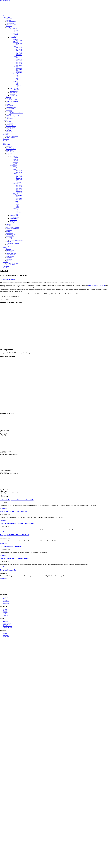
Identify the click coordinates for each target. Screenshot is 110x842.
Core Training (10, 23)
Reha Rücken (9, 105)
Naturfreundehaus (11, 126)
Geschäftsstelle (10, 123)
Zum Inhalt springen (5, 0)
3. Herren (15, 33)
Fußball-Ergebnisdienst (12, 136)
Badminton (9, 18)
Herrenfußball (13, 29)
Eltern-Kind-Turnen (11, 24)
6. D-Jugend (19, 65)
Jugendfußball (13, 37)
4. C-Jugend (19, 52)
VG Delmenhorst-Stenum (16, 113)
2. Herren (15, 31)
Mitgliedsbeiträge (10, 127)
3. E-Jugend (19, 71)
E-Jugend (15, 66)
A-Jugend (15, 39)
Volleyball (9, 111)
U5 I (17, 86)
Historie (8, 133)
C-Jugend (15, 46)
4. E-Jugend (19, 72)
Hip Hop (8, 98)
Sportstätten (9, 131)
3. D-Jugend (19, 60)
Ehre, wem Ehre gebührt (8, 570)
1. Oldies (15, 36)
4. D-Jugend (19, 62)
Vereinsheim (9, 124)
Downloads (9, 130)
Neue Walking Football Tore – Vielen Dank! (14, 511)
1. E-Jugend (19, 68)
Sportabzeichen (10, 108)
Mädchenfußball (14, 88)
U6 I (17, 84)
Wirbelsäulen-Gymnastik (12, 115)
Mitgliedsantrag (10, 129)
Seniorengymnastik (11, 107)
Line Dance (9, 102)
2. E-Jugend (19, 69)
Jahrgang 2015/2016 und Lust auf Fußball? (14, 535)
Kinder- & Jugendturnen (12, 101)
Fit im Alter (9, 26)
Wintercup (12, 94)
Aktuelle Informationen (7, 279)
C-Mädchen (19, 55)
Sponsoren (6, 139)
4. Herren (15, 34)
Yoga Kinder (9, 118)
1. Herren (15, 30)
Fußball (8, 27)
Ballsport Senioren (11, 21)
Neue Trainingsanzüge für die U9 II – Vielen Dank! (17, 523)
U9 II (17, 76)
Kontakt (5, 140)
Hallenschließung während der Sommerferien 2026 (16, 500)
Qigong (8, 104)
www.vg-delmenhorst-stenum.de (96, 285)
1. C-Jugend (19, 47)
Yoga (7, 117)
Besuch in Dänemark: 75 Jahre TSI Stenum (14, 558)
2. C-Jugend (19, 49)
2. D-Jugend (19, 59)
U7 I (17, 82)
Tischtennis (9, 110)
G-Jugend (15, 81)
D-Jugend (15, 56)
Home (4, 16)
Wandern (8, 114)
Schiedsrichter (13, 92)
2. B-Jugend (19, 44)
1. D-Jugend (19, 58)
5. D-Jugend (19, 63)
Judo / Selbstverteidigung (12, 100)
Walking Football (14, 91)
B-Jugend (15, 42)
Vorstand (8, 121)
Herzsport (8, 97)
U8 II (17, 79)
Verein (5, 120)
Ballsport (8, 20)
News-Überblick (10, 137)
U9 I (17, 75)
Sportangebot (6, 17)
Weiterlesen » (3, 508)
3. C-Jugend (19, 50)
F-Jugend (15, 73)
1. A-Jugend (19, 40)
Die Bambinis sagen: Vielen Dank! (11, 546)
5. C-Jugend (19, 53)
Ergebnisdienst (13, 95)
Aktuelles (5, 134)
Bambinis (18, 85)
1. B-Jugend (19, 43)
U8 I (17, 78)
